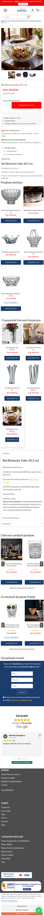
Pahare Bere (6, 858)
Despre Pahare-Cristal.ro (10, 774)
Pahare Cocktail (7, 855)
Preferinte (22, 906)
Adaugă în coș (26, 105)
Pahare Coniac (6, 851)
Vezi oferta (23, 4)
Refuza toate (22, 910)
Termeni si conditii (8, 778)
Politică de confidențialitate (11, 781)
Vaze (3, 862)
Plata (3, 814)
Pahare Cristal (6, 21)
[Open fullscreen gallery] (41, 68)
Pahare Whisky (7, 844)
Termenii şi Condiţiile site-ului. (21, 700)
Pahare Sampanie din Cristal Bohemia (15, 841)
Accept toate (22, 914)
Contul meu (5, 807)
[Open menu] (5, 10)
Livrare (4, 818)
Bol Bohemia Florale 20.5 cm (11, 252)
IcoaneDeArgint (7, 790)
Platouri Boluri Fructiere (20, 21)
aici (41, 142)
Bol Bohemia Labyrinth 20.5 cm (33, 210)
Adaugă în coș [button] (11, 221)
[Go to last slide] (9, 75)
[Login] (32, 10)
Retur (3, 825)
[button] (11, 74)
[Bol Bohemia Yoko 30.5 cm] (22, 49)
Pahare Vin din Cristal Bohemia (12, 848)
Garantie (4, 821)
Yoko (8, 159)
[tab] (19, 68)
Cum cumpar (6, 811)
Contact (4, 785)
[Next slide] (35, 75)
